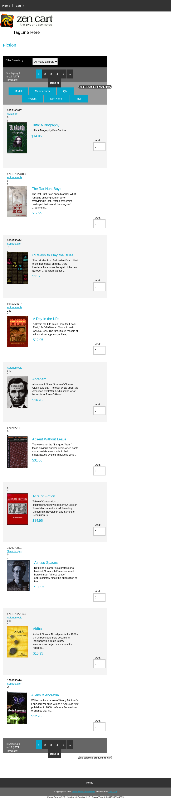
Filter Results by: (14, 60)
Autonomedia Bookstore (83, 791)
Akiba (37, 629)
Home (6, 5)
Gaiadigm (12, 113)
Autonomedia (14, 177)
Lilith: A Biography (45, 125)
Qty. (65, 91)
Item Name (56, 98)
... (70, 74)
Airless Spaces (46, 562)
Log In (20, 5)
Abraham (39, 379)
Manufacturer (42, 91)
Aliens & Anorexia (45, 695)
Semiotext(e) (14, 243)
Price (79, 98)
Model (18, 91)
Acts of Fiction (44, 496)
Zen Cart (112, 791)
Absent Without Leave (49, 439)
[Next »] (54, 83)
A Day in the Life (46, 319)
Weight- (32, 98)
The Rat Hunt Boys (47, 189)
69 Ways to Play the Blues (52, 255)
